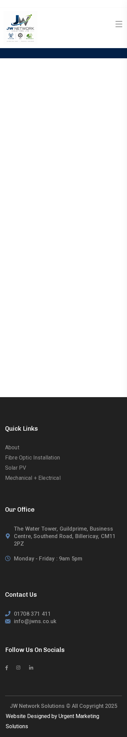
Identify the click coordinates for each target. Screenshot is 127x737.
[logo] (20, 27)
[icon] (6, 668)
